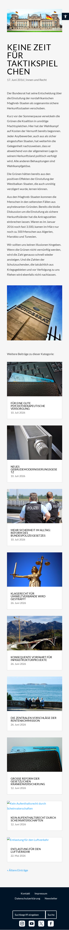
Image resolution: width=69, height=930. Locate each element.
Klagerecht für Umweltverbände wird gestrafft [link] (28, 596)
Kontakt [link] (25, 893)
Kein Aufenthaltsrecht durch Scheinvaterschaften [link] (33, 819)
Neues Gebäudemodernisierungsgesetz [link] (34, 469)
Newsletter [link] (51, 898)
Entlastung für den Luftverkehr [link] (26, 850)
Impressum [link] (41, 893)
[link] (65, 16)
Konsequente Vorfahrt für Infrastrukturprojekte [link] (31, 658)
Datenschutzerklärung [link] (27, 898)
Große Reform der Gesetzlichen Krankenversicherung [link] (28, 781)
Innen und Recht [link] (36, 79)
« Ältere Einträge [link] (17, 870)
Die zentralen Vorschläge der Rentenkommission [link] (33, 719)
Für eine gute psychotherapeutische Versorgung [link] (28, 405)
